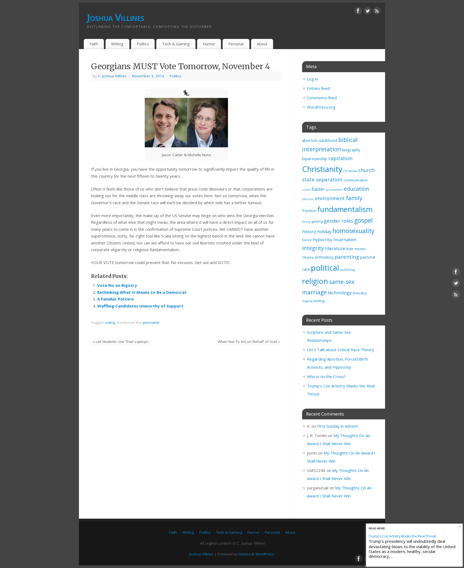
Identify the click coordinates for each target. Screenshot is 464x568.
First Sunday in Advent (337, 426)
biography (351, 149)
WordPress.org (321, 107)
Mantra (245, 554)
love (349, 248)
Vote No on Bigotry (117, 285)
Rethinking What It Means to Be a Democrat (142, 292)
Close (459, 526)
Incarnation (344, 240)
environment (330, 198)
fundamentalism (344, 209)
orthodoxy (324, 257)
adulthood (328, 140)
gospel (363, 220)
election (308, 199)
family (354, 198)
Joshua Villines (115, 17)
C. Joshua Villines (112, 76)
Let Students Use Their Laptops (120, 341)
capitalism (340, 158)
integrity (313, 248)
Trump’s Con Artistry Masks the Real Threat (402, 536)
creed (306, 190)
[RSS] (377, 12)
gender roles (338, 221)
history (309, 231)
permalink (151, 322)
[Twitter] (368, 12)
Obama (308, 257)
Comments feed (322, 97)
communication (355, 180)
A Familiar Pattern (115, 299)
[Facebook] (358, 12)
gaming (317, 221)
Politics (143, 43)
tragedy (307, 301)
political (325, 267)
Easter (318, 189)
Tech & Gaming (176, 43)
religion (315, 281)
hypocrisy (322, 240)
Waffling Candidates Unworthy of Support (140, 306)
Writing (117, 43)
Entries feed (318, 88)
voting (110, 322)
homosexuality (353, 231)
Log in (312, 79)
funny (306, 221)
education (356, 188)
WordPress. (265, 554)
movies (360, 248)
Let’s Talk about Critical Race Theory (340, 349)
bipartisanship (314, 158)
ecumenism (334, 190)
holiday (324, 231)
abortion (310, 140)
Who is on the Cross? (326, 376)
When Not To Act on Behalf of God (249, 341)
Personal (236, 43)
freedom (309, 210)
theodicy (360, 293)
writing (319, 300)
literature (335, 248)
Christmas (350, 171)
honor (307, 239)
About (262, 43)
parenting (347, 256)
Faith (93, 43)
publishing (347, 270)
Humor (209, 43)
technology (340, 293)
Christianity (322, 169)
